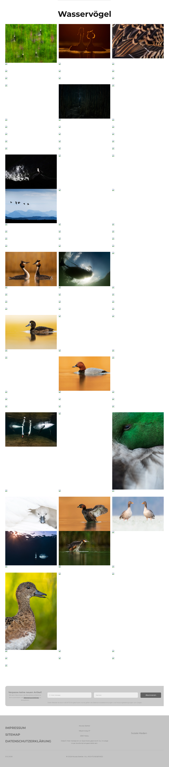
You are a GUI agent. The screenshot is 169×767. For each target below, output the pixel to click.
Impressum (15, 728)
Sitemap (12, 734)
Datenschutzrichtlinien (31, 697)
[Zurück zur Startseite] (85, 5)
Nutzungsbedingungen (125, 702)
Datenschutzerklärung (28, 741)
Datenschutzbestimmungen (103, 702)
